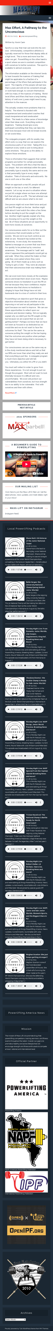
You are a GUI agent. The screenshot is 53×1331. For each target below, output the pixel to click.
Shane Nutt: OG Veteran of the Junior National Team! (36, 541)
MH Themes (43, 1328)
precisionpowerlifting (29, 36)
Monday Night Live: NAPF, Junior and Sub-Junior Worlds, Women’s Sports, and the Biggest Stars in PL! (37, 913)
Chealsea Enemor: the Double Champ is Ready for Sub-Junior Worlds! (36, 680)
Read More (10, 393)
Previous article (26, 405)
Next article (26, 408)
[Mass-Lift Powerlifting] (26, 14)
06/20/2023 (12, 36)
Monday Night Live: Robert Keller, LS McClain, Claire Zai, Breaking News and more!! (34, 866)
